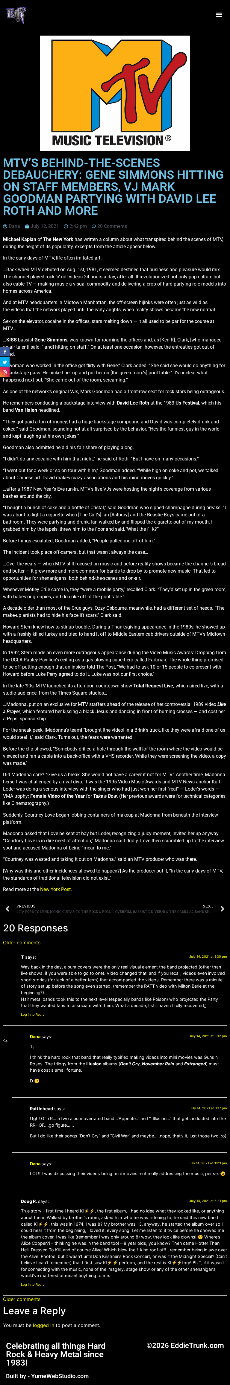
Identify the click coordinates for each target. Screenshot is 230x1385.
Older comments (21, 942)
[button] (219, 15)
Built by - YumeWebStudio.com (47, 1376)
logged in (43, 1325)
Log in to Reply (32, 1014)
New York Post (55, 889)
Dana (35, 1036)
